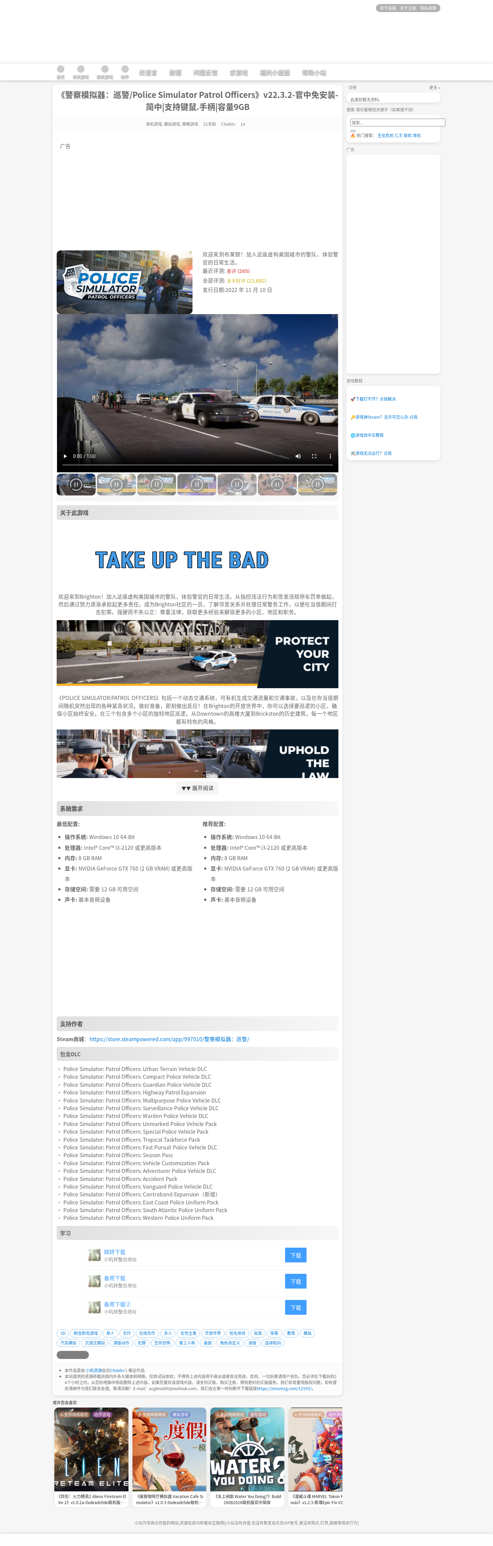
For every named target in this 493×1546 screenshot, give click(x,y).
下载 (295, 1255)
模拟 (308, 1333)
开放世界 (213, 1333)
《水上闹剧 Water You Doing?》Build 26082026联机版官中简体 (247, 1499)
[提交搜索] (353, 131)
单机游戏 (154, 124)
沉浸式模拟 (95, 1343)
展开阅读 (197, 787)
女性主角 (188, 1333)
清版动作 (121, 1343)
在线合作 (147, 1333)
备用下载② (117, 1304)
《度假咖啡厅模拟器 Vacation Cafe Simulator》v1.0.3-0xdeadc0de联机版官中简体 (169, 1499)
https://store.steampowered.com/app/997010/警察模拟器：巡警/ (169, 1039)
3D (62, 1333)
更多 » (434, 87)
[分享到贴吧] (85, 1355)
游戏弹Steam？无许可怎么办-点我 (384, 417)
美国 (208, 1343)
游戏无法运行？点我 (371, 453)
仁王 (399, 135)
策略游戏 (190, 124)
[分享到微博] (61, 1355)
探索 (274, 1333)
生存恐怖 (162, 1343)
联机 (408, 135)
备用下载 (114, 1278)
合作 (127, 1333)
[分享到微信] (77, 1355)
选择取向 (273, 1343)
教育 (291, 1333)
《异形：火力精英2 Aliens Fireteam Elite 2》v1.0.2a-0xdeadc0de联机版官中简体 (91, 1499)
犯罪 (142, 1343)
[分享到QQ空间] (69, 1355)
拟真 (258, 1333)
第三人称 (187, 1343)
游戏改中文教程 (367, 435)
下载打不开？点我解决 (373, 399)
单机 (417, 135)
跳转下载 (114, 1252)
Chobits (117, 1370)
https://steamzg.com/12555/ (284, 1388)
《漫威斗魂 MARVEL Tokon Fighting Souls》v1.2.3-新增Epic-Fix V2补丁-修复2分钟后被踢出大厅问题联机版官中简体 (325, 1499)
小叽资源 (94, 1370)
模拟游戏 (172, 124)
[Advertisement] (197, 197)
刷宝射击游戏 (86, 1333)
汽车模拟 (68, 1343)
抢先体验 (237, 1333)
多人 (168, 1333)
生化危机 (386, 135)
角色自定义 (230, 1343)
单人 (110, 1333)
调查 (253, 1343)
